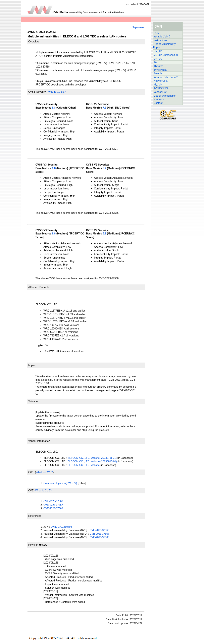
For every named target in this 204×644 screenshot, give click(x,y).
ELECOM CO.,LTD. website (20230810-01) (92, 461)
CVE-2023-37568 (53, 508)
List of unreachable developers (164, 97)
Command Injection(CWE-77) (60, 483)
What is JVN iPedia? (166, 77)
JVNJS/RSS (161, 88)
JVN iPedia (160, 69)
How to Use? (161, 80)
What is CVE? (43, 490)
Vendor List (160, 91)
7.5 (104, 107)
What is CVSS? (56, 91)
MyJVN (158, 84)
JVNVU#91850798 (61, 526)
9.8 (54, 107)
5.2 (104, 168)
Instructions (160, 40)
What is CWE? (44, 472)
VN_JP (158, 51)
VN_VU (158, 58)
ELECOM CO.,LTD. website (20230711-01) (92, 457)
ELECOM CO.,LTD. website (84, 465)
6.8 (54, 168)
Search (158, 73)
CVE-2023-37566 (53, 501)
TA (155, 62)
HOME (157, 32)
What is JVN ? (162, 36)
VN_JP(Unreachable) (166, 54)
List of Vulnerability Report (164, 45)
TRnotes (158, 66)
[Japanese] (138, 27)
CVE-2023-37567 (53, 504)
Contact (158, 102)
